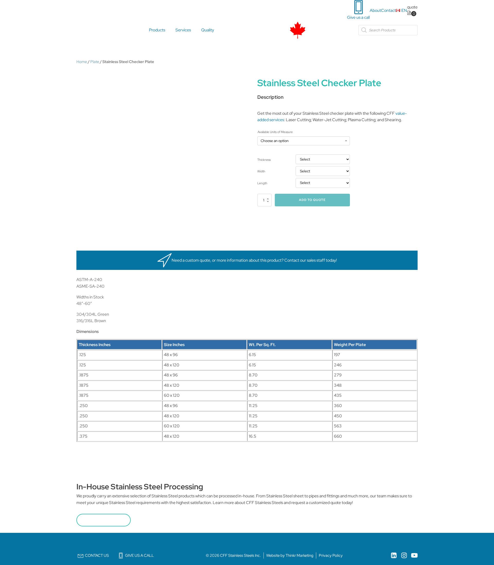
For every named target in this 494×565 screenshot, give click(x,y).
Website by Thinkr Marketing (289, 555)
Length (262, 183)
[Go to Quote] (411, 13)
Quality (207, 30)
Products (157, 30)
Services (183, 30)
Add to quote (312, 200)
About (375, 10)
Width (261, 171)
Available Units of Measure (275, 132)
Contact (388, 10)
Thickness (264, 160)
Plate (94, 61)
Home (81, 61)
